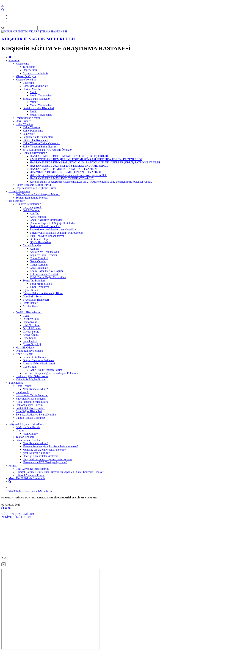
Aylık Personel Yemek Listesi (32, 401)
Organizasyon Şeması (28, 117)
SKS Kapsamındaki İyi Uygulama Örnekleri (47, 149)
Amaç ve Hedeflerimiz (35, 73)
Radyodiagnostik (32, 207)
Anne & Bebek (24, 353)
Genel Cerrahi (38, 261)
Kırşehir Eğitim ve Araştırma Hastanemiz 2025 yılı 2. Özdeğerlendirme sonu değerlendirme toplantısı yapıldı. (91, 181)
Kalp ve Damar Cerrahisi (44, 274)
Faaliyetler (28, 133)
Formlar (13, 465)
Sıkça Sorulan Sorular (28, 440)
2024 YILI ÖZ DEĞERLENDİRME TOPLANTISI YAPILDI (65, 172)
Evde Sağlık (29, 337)
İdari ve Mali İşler (33, 89)
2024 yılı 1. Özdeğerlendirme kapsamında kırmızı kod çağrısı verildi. (68, 175)
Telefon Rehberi (25, 436)
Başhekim (28, 82)
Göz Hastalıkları (39, 267)
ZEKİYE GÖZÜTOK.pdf (16, 516)
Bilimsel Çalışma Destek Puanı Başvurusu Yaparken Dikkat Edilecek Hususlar (59, 471)
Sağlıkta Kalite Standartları (38, 136)
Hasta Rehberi (24, 385)
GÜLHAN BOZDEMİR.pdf (17, 513)
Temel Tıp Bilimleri (34, 280)
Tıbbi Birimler (16, 200)
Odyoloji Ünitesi (32, 328)
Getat (26, 315)
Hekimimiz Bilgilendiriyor (30, 379)
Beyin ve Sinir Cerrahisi (43, 254)
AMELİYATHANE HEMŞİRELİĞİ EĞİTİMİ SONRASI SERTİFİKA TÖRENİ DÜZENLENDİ (86, 159)
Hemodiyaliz (30, 321)
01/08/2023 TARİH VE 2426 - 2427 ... (30, 490)
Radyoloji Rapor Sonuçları (31, 398)
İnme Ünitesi (30, 341)
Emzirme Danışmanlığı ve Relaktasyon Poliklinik (50, 373)
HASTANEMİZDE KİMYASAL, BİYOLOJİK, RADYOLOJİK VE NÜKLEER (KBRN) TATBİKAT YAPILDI (95, 162)
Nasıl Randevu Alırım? (35, 443)
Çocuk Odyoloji (32, 344)
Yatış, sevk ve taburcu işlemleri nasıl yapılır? (47, 459)
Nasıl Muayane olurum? (36, 452)
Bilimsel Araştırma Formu (30, 475)
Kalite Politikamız (33, 130)
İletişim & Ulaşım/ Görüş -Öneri (27, 424)
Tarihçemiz (29, 66)
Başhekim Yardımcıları (35, 85)
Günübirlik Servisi (33, 296)
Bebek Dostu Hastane (35, 357)
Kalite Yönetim (31, 127)
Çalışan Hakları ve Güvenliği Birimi (43, 293)
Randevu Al (22, 392)
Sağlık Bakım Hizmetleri (36, 98)
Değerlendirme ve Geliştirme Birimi (36, 187)
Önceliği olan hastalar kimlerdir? (41, 455)
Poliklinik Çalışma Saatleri (30, 408)
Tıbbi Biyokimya (39, 286)
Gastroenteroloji (39, 239)
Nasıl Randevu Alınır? (35, 388)
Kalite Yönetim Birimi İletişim (39, 146)
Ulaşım (20, 430)
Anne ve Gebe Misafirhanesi (39, 363)
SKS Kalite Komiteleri (35, 140)
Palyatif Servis (31, 331)
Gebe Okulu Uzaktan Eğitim (46, 369)
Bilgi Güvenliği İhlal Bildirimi (32, 468)
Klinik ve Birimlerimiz (28, 203)
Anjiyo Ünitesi (31, 334)
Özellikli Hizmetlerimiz (29, 312)
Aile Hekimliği (38, 216)
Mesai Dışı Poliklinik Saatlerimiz (27, 478)
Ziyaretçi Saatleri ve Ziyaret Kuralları (36, 414)
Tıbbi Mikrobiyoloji (41, 283)
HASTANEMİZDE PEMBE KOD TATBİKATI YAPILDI (63, 168)
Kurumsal (14, 60)
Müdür (33, 92)
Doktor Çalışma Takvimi (29, 404)
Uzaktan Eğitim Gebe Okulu (32, 376)
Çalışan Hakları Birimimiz (30, 417)
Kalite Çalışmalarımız (35, 152)
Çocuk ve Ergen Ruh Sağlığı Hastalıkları (53, 223)
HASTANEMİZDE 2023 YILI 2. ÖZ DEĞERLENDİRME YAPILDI (69, 165)
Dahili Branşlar (31, 210)
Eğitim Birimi (30, 290)
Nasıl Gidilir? (30, 433)
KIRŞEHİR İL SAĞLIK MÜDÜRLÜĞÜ (38, 39)
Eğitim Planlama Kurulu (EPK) (33, 184)
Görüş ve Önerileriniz (28, 427)
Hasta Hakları (30, 302)
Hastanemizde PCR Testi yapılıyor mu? (45, 462)
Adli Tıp (34, 248)
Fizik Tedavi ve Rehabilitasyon (47, 235)
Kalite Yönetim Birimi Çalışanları (41, 143)
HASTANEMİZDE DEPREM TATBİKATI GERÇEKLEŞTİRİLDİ (69, 156)
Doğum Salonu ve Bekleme (38, 360)
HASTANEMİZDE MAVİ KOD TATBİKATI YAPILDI (62, 178)
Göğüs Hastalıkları (40, 242)
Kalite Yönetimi (24, 124)
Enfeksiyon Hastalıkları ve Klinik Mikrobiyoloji (56, 232)
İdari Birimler (23, 120)
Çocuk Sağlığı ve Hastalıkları (46, 219)
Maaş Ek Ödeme (25, 347)
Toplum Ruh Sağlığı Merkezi (32, 197)
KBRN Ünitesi (31, 325)
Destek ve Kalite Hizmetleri (38, 108)
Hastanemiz (22, 63)
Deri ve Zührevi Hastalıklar (45, 226)
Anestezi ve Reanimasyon (44, 251)
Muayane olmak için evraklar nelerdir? (44, 449)
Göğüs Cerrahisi (39, 264)
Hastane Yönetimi (26, 79)
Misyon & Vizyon (26, 76)
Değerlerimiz (30, 69)
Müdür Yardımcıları (41, 95)
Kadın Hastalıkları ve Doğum (46, 270)
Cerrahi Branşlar (32, 245)
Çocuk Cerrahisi (39, 258)
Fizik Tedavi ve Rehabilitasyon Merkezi (38, 194)
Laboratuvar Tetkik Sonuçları (32, 395)
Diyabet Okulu (31, 318)
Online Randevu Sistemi (29, 350)
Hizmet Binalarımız (19, 191)
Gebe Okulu (30, 366)
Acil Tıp (34, 213)
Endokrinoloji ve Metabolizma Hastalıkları (53, 229)
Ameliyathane (30, 306)
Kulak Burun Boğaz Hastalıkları (48, 277)
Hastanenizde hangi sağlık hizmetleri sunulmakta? (50, 446)
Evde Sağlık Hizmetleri (36, 299)
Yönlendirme (16, 382)
